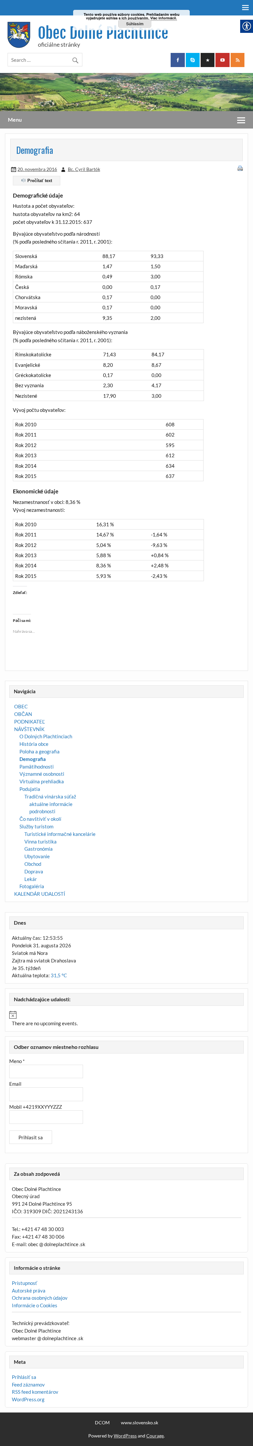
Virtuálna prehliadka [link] (41, 781)
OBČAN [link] (23, 714)
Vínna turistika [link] (40, 841)
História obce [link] (33, 744)
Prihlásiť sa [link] (24, 1377)
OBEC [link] (21, 706)
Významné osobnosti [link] (41, 774)
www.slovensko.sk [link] (139, 1422)
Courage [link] (155, 1435)
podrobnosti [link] (42, 811)
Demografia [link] (32, 759)
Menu (15, 119)
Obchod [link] (32, 864)
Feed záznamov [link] (28, 1384)
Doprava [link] (33, 871)
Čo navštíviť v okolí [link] (40, 819)
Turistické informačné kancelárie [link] (60, 834)
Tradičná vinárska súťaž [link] (50, 796)
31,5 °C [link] (59, 975)
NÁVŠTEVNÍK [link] (29, 729)
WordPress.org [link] (28, 1399)
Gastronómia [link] (38, 849)
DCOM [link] (102, 1422)
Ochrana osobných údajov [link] (40, 1298)
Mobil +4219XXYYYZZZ (35, 1107)
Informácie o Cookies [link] (34, 1305)
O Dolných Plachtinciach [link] (45, 736)
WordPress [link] (125, 1435)
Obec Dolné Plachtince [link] (103, 33)
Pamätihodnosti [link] (36, 767)
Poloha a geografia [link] (39, 751)
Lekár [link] (30, 879)
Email (15, 1084)
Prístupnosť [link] (24, 1283)
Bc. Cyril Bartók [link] (84, 169)
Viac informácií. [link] (163, 17)
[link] (177, 60)
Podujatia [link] (29, 789)
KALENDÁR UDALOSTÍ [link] (39, 894)
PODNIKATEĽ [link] (29, 721)
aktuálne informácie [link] (50, 804)
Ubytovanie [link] (37, 856)
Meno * (17, 1061)
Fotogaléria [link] (31, 886)
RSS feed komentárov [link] (35, 1392)
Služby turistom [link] (36, 826)
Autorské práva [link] (28, 1290)
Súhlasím (135, 24)
